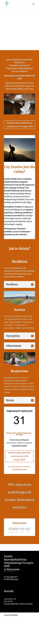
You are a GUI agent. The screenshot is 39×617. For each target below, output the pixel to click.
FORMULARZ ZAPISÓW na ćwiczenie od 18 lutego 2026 (19, 125)
